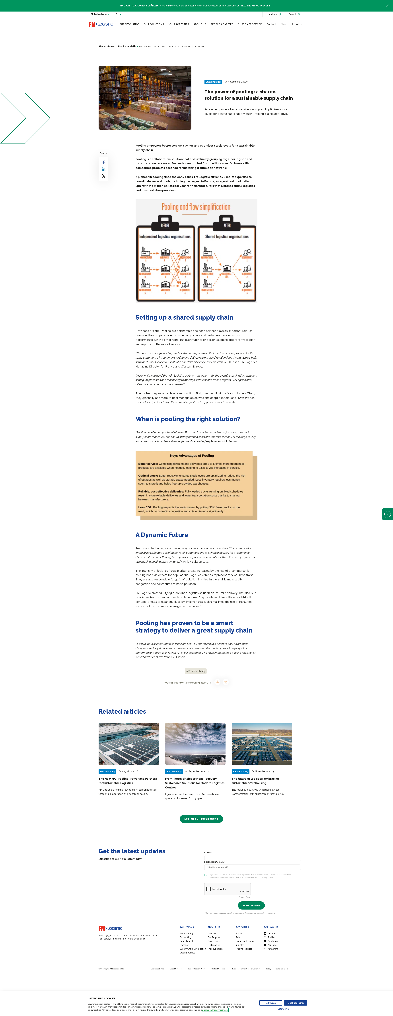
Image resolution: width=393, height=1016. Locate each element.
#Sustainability (195, 671)
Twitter (271, 937)
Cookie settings (157, 969)
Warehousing (186, 933)
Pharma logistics (244, 949)
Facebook (273, 941)
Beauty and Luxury (245, 941)
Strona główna (107, 46)
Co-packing (185, 937)
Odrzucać (271, 1003)
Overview (212, 933)
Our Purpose (214, 937)
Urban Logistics (187, 952)
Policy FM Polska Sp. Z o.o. (277, 969)
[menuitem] (129, 24)
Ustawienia (283, 1009)
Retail (238, 937)
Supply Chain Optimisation (193, 949)
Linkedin (272, 933)
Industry (240, 945)
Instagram (273, 949)
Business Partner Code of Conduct (246, 969)
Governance (214, 941)
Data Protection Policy (196, 969)
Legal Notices (175, 969)
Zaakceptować (296, 1003)
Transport (184, 945)
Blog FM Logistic (126, 46)
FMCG (239, 933)
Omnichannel (186, 941)
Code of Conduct (218, 969)
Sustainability (214, 945)
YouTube (272, 945)
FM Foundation (215, 949)
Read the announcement (255, 6)
